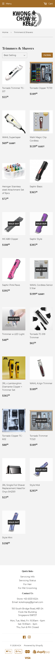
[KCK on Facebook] (24, 637)
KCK (19, 645)
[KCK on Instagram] (29, 637)
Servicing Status (27, 580)
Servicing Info (27, 576)
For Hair (27, 584)
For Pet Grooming (27, 588)
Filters (47, 55)
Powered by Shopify (33, 645)
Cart (50, 3)
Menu (9, 3)
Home (5, 32)
